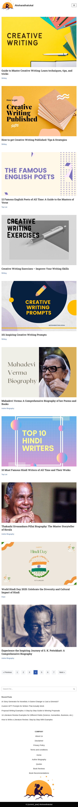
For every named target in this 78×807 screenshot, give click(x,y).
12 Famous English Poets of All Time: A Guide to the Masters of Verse (38, 201)
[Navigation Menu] (74, 5)
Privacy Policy (39, 745)
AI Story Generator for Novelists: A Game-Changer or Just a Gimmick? (30, 702)
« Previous (7, 672)
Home (39, 755)
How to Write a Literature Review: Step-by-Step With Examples (27, 720)
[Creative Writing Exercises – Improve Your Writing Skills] (39, 240)
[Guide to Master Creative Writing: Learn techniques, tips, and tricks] (39, 42)
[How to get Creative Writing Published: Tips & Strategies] (39, 111)
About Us (39, 736)
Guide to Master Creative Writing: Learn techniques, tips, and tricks (37, 72)
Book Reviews (39, 769)
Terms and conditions (39, 750)
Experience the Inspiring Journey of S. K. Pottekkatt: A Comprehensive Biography (33, 652)
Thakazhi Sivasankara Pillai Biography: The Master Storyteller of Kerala (38, 528)
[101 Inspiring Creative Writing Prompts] (39, 306)
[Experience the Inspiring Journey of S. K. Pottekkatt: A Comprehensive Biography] (39, 626)
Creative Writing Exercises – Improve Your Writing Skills (35, 268)
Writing (4, 78)
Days (3, 597)
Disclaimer (39, 741)
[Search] (74, 689)
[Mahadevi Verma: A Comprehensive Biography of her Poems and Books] (39, 372)
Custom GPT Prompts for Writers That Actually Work (23, 706)
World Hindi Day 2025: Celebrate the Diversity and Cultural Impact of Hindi (36, 591)
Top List (4, 207)
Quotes (39, 764)
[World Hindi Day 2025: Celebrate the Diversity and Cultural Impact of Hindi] (39, 564)
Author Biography (8, 408)
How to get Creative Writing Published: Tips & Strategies (34, 139)
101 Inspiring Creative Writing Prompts (24, 334)
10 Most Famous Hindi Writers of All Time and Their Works (36, 470)
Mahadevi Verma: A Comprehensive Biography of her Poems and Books (39, 402)
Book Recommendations (39, 773)
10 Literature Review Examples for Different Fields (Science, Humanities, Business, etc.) (37, 715)
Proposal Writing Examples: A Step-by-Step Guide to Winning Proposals (31, 711)
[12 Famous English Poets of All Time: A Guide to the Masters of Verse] (39, 174)
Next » (62, 672)
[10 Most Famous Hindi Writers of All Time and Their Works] (39, 441)
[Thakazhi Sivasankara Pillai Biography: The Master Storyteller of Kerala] (39, 502)
